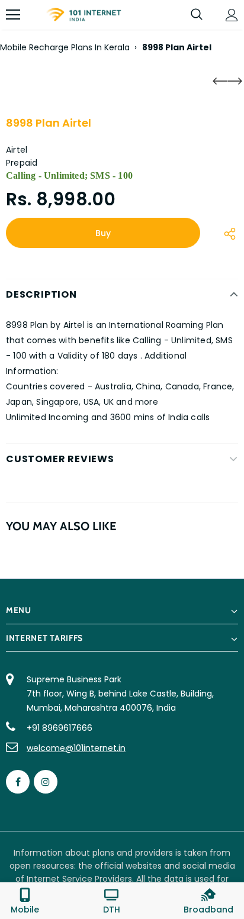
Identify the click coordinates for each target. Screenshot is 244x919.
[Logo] (83, 15)
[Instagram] (45, 782)
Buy (103, 233)
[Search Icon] (197, 15)
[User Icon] (232, 15)
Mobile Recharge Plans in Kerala (65, 47)
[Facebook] (18, 782)
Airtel (16, 150)
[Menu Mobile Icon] (13, 15)
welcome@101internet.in (76, 748)
